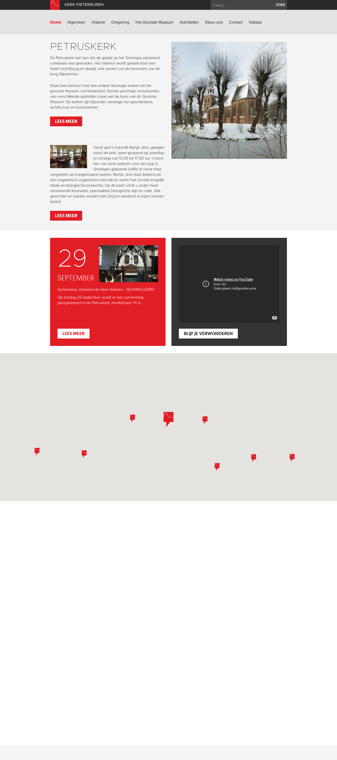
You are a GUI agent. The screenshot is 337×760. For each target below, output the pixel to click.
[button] (168, 419)
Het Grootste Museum (154, 22)
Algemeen (76, 22)
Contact (236, 22)
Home (55, 22)
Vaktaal (255, 22)
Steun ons (214, 22)
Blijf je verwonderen (208, 333)
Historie (98, 22)
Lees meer (66, 121)
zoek (280, 5)
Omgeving (120, 22)
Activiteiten (189, 22)
